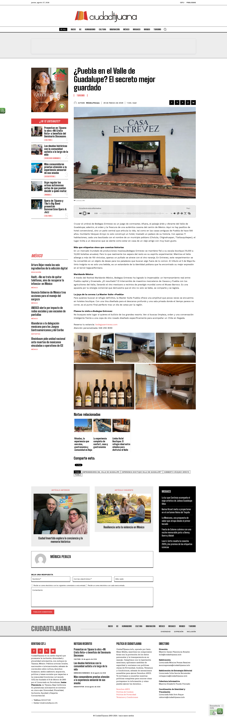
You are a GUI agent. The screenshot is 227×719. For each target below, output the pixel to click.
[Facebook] (171, 102)
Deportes (35, 334)
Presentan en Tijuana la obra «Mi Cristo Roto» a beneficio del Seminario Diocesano (55, 132)
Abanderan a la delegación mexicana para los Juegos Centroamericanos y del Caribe (47, 327)
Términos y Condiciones (127, 697)
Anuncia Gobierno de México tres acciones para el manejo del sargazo (48, 296)
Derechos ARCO (123, 689)
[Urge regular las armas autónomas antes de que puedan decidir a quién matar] (36, 186)
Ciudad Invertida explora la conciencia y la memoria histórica (60, 540)
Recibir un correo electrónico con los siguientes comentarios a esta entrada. (60, 585)
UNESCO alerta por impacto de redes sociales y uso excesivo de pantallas (48, 311)
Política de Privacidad (126, 694)
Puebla (78, 475)
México (34, 287)
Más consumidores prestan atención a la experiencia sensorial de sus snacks (55, 168)
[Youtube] (53, 651)
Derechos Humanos (52, 158)
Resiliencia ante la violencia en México (124, 527)
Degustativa (49, 176)
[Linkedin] (193, 102)
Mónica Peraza (92, 103)
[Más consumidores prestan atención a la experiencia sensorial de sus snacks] (36, 168)
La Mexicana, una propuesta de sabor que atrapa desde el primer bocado (176, 520)
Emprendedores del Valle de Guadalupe (100, 472)
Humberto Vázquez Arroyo (176, 472)
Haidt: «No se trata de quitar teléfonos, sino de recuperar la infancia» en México (47, 280)
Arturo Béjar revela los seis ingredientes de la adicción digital (49, 266)
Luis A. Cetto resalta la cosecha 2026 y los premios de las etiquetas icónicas (177, 544)
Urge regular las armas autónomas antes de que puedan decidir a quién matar (55, 187)
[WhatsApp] (188, 102)
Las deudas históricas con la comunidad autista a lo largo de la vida (56, 150)
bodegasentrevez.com (106, 324)
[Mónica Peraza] (76, 102)
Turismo (81, 95)
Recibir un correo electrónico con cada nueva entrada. (106, 585)
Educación (36, 272)
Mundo (47, 195)
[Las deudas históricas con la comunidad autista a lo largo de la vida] (36, 150)
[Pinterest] (182, 102)
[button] (165, 29)
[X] (177, 102)
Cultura (48, 140)
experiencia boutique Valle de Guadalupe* (142, 472)
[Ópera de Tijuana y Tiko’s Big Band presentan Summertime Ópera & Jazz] (36, 204)
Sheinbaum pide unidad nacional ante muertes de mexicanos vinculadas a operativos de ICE (48, 342)
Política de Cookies (124, 692)
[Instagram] (40, 651)
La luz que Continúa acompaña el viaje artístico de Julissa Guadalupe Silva (177, 500)
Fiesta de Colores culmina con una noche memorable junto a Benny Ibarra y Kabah (176, 532)
